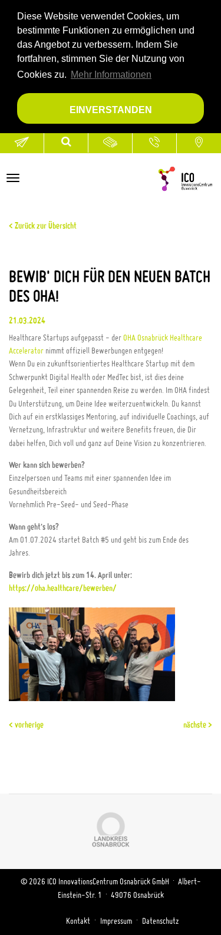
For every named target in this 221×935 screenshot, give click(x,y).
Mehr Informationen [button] (111, 75)
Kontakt (78, 921)
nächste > (197, 725)
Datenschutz (160, 921)
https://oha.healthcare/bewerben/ (63, 588)
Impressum (116, 921)
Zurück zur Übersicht (45, 226)
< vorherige (26, 725)
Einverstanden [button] (111, 109)
